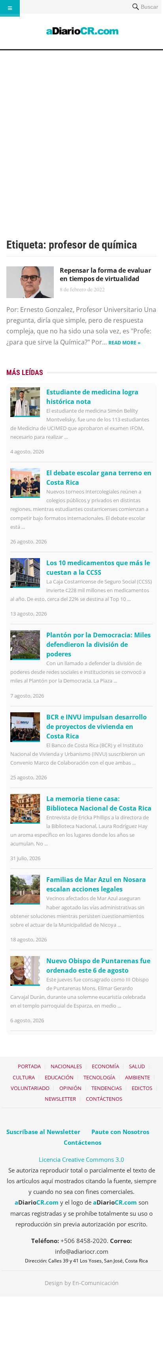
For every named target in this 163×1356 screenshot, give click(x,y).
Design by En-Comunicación (82, 1283)
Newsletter (60, 1098)
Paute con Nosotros (120, 1132)
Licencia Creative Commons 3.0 (81, 1159)
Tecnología (99, 1077)
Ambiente (137, 1077)
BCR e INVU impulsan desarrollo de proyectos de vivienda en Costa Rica (96, 726)
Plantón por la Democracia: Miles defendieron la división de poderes (98, 644)
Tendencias (106, 1088)
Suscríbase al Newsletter (43, 1132)
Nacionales (66, 1066)
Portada (29, 1066)
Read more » (124, 342)
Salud (137, 1066)
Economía (105, 1066)
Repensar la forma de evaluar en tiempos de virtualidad (105, 274)
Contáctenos (104, 1098)
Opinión (70, 1088)
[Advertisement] (81, 136)
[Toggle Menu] (10, 8)
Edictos (142, 1088)
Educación (59, 1077)
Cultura (24, 1077)
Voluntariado (30, 1088)
